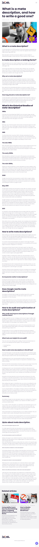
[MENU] (36, 2)
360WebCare (6, 2)
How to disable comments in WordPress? (25, 508)
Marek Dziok (13, 19)
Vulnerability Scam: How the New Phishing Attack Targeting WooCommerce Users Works (9, 510)
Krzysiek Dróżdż (13, 505)
